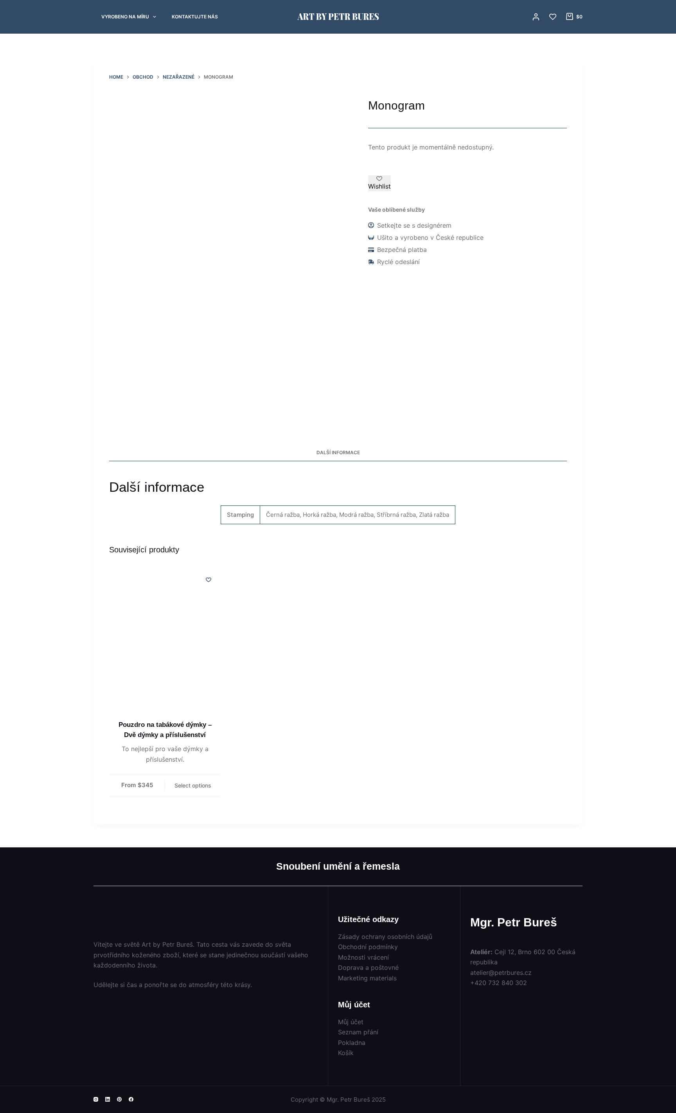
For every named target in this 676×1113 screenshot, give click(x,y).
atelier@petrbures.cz (501, 972)
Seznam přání (358, 1032)
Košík (346, 1053)
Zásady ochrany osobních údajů (385, 936)
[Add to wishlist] (208, 579)
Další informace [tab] (338, 452)
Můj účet (350, 1022)
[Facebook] (131, 1099)
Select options (192, 785)
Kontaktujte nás (195, 17)
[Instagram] (95, 1099)
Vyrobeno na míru (125, 17)
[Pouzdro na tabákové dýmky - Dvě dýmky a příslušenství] (165, 641)
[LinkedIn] (107, 1099)
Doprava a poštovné (368, 967)
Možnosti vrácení (363, 957)
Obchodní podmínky (368, 947)
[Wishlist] (552, 16)
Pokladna (351, 1042)
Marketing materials (367, 978)
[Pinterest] (119, 1099)
